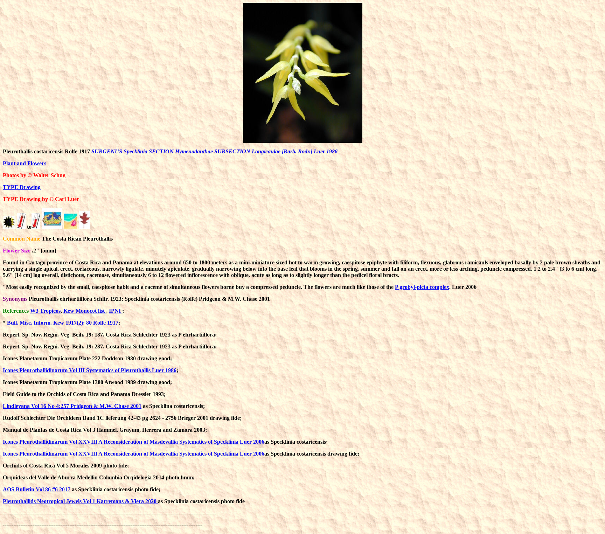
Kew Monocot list (84, 311)
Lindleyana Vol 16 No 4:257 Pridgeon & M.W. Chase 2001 (72, 406)
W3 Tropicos (45, 311)
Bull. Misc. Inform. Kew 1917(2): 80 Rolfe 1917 (62, 323)
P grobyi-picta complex (422, 287)
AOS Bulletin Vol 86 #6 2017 (36, 489)
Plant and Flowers (24, 163)
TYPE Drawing (22, 187)
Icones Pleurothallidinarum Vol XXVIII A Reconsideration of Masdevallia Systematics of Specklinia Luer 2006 (133, 442)
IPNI (115, 311)
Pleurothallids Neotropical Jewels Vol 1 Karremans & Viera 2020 (80, 501)
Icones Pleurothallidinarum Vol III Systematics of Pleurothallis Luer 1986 (89, 370)
